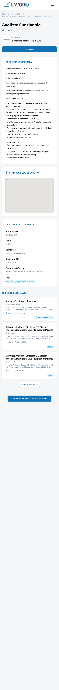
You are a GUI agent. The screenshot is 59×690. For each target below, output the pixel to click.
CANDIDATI (29, 49)
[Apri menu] (52, 5)
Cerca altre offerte (29, 384)
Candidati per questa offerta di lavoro (29, 398)
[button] (29, 309)
